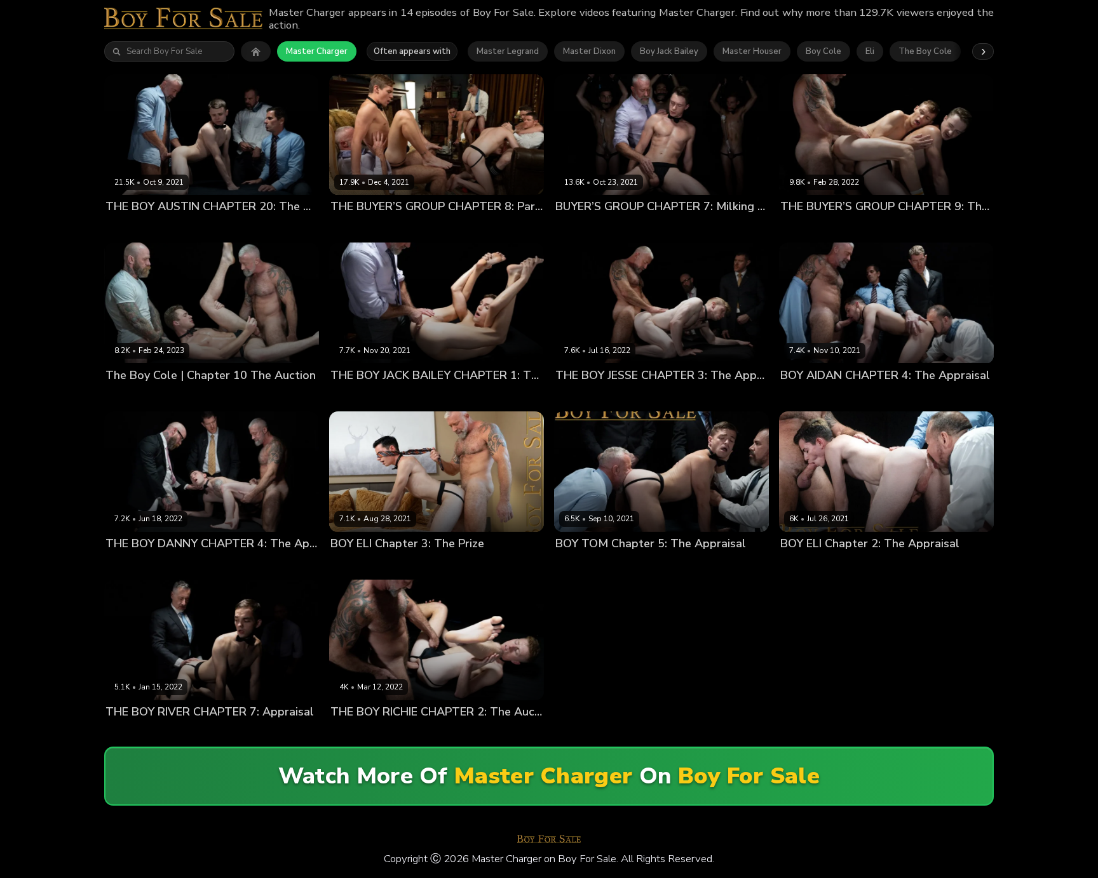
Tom (631, 565)
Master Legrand (508, 51)
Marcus (613, 228)
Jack (586, 228)
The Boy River (265, 733)
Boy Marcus (460, 228)
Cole (564, 228)
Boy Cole (823, 51)
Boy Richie (351, 733)
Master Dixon (589, 51)
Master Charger (317, 51)
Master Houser (752, 51)
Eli (869, 51)
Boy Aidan (801, 396)
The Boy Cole (925, 51)
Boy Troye (508, 228)
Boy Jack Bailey (669, 51)
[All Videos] (256, 51)
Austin (118, 228)
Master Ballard (166, 228)
